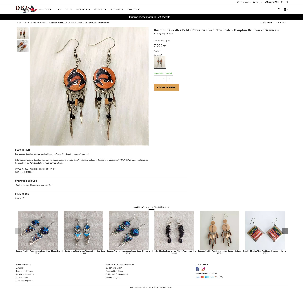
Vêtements (100, 9)
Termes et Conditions (114, 271)
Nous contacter (22, 277)
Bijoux (68, 9)
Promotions (133, 9)
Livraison (19, 268)
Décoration (116, 9)
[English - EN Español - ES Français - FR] (273, 2)
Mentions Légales (113, 277)
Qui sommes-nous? (114, 268)
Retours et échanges (24, 271)
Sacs (59, 9)
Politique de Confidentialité (117, 274)
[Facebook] (282, 2)
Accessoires (83, 9)
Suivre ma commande (25, 274)
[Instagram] (287, 2)
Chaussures (46, 9)
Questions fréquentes (24, 281)
